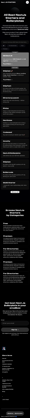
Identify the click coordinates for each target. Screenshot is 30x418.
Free (22, 45)
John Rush (5, 399)
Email (2, 320)
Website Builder (7, 364)
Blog (3, 391)
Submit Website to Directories (8, 369)
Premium (5, 48)
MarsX (4, 358)
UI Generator (6, 366)
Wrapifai (5, 372)
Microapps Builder (8, 389)
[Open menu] (27, 2)
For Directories (12, 45)
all (3, 45)
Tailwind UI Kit (6, 383)
